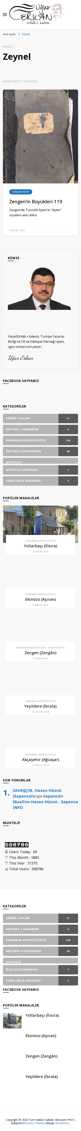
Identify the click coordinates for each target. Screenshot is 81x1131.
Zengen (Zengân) (40, 652)
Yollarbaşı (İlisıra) (40, 546)
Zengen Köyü (20, 191)
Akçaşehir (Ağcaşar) (40, 759)
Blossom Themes (34, 1123)
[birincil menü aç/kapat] (5, 14)
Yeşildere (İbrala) (40, 706)
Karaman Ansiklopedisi (40, 540)
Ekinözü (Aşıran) (40, 599)
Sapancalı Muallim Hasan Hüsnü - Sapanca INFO (45, 801)
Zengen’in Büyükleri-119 (35, 201)
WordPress (62, 1123)
